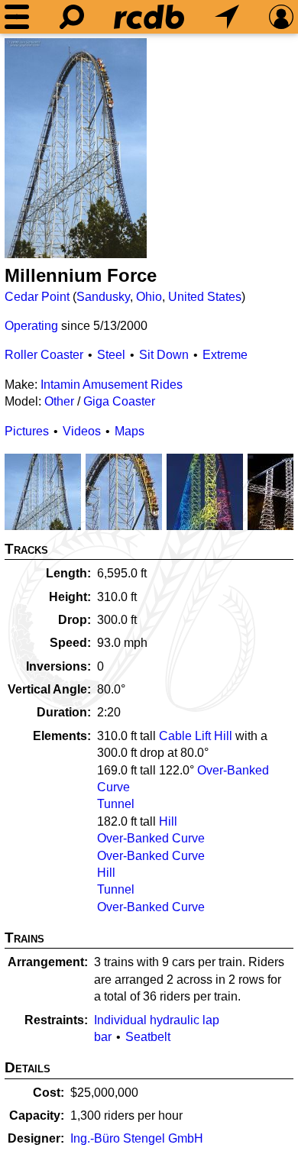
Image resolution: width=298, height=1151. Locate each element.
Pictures (27, 431)
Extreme (225, 354)
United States (204, 296)
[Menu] (17, 17)
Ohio (149, 296)
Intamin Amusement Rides (111, 384)
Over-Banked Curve (151, 838)
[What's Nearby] (227, 17)
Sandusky (103, 296)
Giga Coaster (119, 401)
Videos (82, 431)
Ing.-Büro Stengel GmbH (136, 1138)
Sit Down (164, 354)
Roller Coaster (44, 354)
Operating (31, 325)
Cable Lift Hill (195, 735)
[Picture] (76, 148)
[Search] (72, 17)
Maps (129, 431)
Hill (168, 821)
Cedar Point (37, 296)
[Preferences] (281, 17)
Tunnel (115, 803)
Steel (111, 354)
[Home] (149, 17)
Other (59, 401)
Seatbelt (147, 1036)
